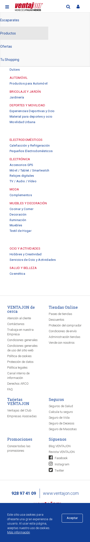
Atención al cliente (19, 318)
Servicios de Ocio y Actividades (33, 260)
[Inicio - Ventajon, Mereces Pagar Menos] (28, 6)
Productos (8, 33)
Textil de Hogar (20, 231)
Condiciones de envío (63, 331)
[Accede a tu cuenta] (78, 6)
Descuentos (56, 319)
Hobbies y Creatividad (26, 254)
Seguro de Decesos (61, 423)
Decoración (18, 214)
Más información (18, 532)
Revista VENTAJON (62, 452)
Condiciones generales (22, 340)
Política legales (17, 367)
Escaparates (9, 20)
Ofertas (6, 46)
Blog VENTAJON (60, 446)
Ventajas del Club (19, 410)
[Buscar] (68, 6)
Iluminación (18, 220)
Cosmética (17, 273)
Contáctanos (15, 324)
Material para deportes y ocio (31, 116)
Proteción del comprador (65, 325)
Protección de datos (20, 362)
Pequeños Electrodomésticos (31, 151)
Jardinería (17, 97)
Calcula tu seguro (61, 412)
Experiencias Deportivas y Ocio (32, 111)
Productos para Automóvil (29, 83)
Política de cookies (19, 356)
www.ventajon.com (61, 493)
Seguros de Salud (61, 406)
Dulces (15, 69)
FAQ (10, 389)
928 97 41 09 (24, 493)
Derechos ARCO (18, 383)
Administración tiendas (64, 337)
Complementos (21, 195)
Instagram (61, 464)
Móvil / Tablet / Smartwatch (29, 170)
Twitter (59, 470)
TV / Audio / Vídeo (23, 181)
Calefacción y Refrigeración (30, 145)
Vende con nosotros (62, 342)
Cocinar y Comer (21, 209)
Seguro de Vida (59, 417)
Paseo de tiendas (60, 314)
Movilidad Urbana (22, 122)
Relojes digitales (22, 175)
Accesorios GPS (21, 165)
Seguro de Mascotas (63, 429)
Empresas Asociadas (22, 416)
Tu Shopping (9, 60)
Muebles (16, 225)
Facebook (61, 458)
